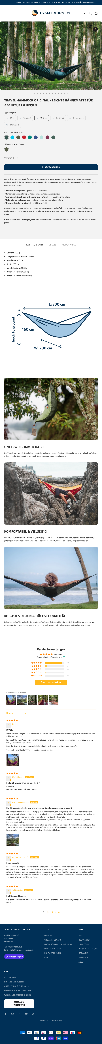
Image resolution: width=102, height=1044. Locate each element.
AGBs (80, 962)
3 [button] (52, 912)
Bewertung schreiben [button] (51, 682)
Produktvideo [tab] (68, 244)
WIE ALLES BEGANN (52, 940)
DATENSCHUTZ (84, 957)
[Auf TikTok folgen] (33, 1013)
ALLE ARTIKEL (10, 977)
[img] (12, 720)
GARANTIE (83, 953)
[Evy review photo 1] (12, 760)
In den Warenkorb (51, 167)
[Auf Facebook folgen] (5, 1013)
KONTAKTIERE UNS (52, 953)
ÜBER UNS (48, 935)
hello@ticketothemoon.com (21, 950)
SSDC (55, 1026)
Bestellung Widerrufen (19, 1003)
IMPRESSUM (83, 944)
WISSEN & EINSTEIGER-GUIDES (17, 995)
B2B (46, 957)
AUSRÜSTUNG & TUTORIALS (16, 986)
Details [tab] (52, 244)
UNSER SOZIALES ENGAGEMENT (58, 944)
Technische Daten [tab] (35, 244)
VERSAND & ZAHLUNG (88, 948)
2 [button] (47, 912)
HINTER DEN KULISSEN (14, 982)
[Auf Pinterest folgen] (19, 1013)
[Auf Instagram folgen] (12, 1013)
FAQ (80, 935)
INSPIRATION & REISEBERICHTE (17, 990)
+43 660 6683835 (15, 947)
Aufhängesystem (27, 219)
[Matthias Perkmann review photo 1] (12, 840)
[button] (36, 663)
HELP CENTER (84, 940)
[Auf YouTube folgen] (26, 1013)
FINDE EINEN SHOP (52, 948)
